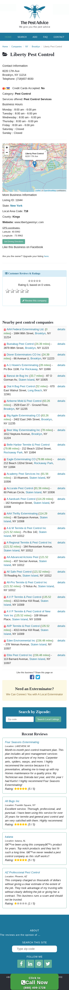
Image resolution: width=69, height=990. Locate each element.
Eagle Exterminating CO (21, 459)
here (46, 256)
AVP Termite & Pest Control (23, 626)
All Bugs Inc (12, 801)
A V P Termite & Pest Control (24, 597)
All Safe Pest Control (19, 571)
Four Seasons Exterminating (22, 742)
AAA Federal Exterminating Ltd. (26, 329)
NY (26, 46)
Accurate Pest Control (20, 488)
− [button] (7, 152)
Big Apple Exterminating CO (24, 415)
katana (9, 836)
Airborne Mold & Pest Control (24, 400)
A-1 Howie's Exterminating (23, 365)
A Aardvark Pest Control (21, 499)
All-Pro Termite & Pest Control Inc (27, 582)
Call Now (36, 982)
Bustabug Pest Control (20, 343)
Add (35, 37)
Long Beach (35, 390)
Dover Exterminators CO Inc (24, 354)
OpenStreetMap (50, 190)
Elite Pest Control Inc (20, 655)
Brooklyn (36, 46)
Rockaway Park (13, 452)
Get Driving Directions (13, 241)
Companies (16, 46)
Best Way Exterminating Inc (24, 430)
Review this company (35, 300)
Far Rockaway (29, 369)
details (61, 329)
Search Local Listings (48, 719)
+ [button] (7, 148)
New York (16, 205)
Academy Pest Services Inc (24, 473)
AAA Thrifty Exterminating (22, 513)
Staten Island (26, 379)
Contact (59, 37)
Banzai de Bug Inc (18, 375)
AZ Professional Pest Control (22, 872)
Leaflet (37, 190)
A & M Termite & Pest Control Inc (26, 528)
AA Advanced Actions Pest (23, 557)
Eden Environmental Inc (21, 640)
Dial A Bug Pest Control (21, 386)
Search (22, 37)
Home (8, 37)
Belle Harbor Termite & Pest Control (28, 444)
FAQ (45, 37)
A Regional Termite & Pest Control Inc (29, 542)
